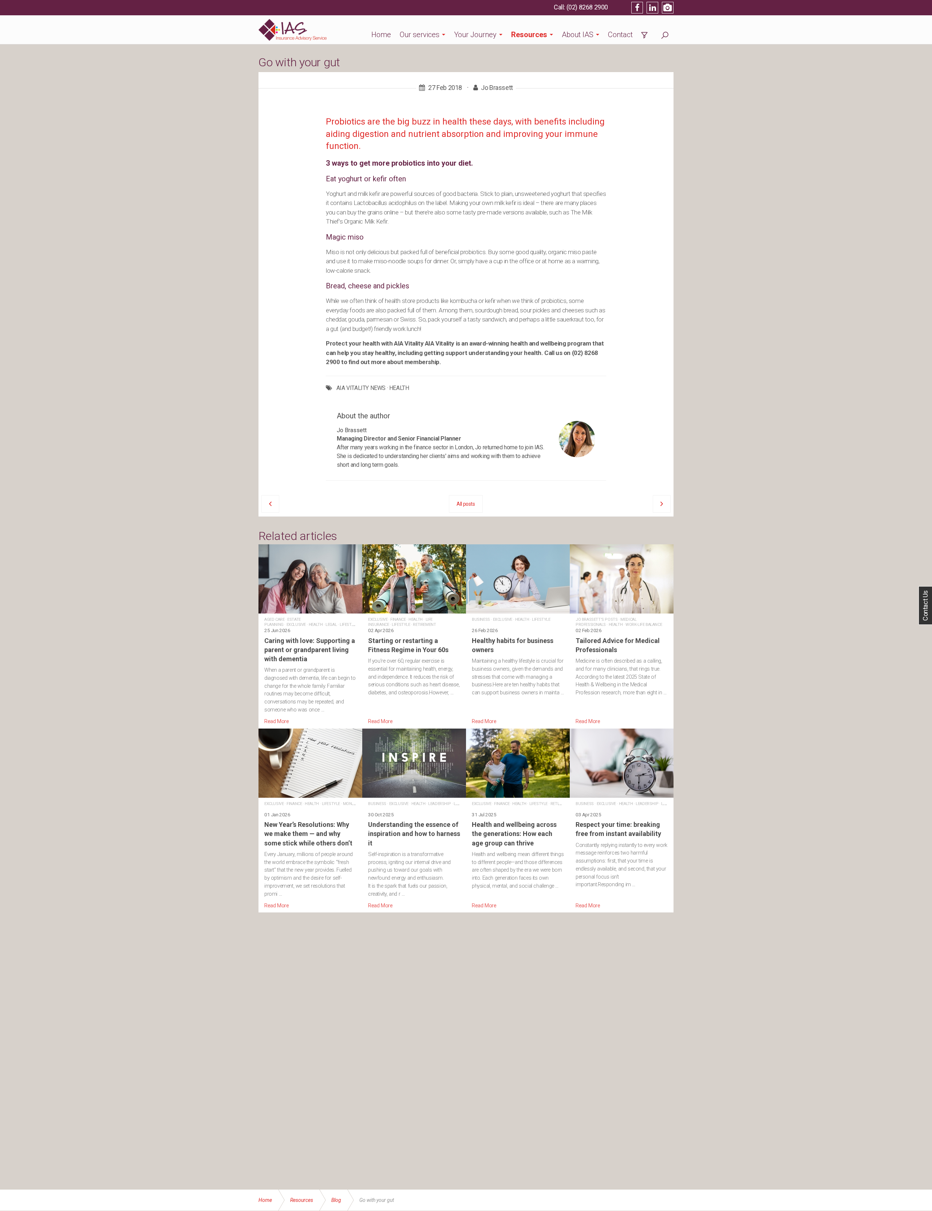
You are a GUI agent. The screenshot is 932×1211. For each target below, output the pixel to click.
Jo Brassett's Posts (596, 619)
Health (316, 624)
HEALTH (399, 388)
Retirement (424, 624)
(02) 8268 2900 (587, 7)
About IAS (577, 34)
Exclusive (296, 624)
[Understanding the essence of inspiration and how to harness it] (414, 819)
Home (381, 34)
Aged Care (274, 619)
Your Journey (475, 34)
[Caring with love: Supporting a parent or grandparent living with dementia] (310, 635)
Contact (620, 34)
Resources (529, 34)
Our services (419, 34)
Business (481, 619)
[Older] (270, 504)
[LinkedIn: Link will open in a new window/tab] (652, 7)
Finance (398, 619)
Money (349, 803)
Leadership (439, 803)
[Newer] (662, 504)
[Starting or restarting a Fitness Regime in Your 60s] (414, 635)
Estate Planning (282, 622)
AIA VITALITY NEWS (361, 388)
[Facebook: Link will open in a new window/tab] (637, 7)
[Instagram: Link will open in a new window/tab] (668, 7)
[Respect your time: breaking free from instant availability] (622, 819)
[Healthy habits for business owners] (518, 635)
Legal (331, 624)
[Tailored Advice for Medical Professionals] (622, 635)
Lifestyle (349, 624)
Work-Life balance (643, 624)
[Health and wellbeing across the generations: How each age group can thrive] (518, 819)
